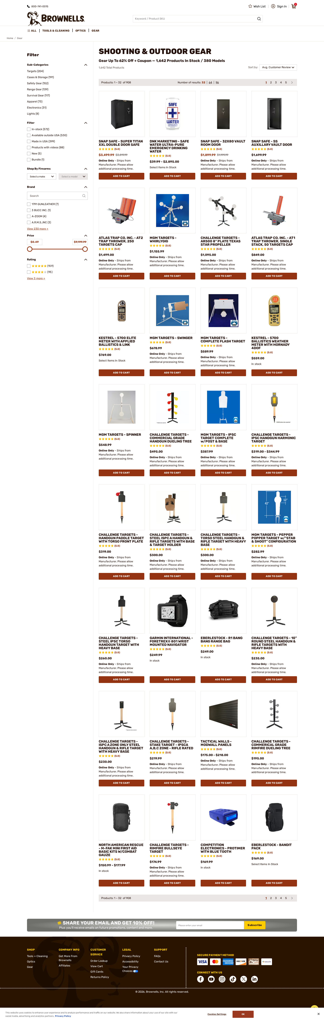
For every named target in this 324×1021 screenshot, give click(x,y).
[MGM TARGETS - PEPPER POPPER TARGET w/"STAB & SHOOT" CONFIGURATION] (274, 507)
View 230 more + (37, 228)
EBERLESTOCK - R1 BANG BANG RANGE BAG (221, 639)
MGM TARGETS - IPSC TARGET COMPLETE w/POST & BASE (218, 438)
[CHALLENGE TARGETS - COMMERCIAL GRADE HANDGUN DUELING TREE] (173, 407)
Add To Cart (121, 176)
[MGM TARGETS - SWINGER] (173, 310)
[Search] (259, 18)
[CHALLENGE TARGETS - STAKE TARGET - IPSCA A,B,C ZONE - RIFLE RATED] (173, 714)
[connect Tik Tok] (233, 979)
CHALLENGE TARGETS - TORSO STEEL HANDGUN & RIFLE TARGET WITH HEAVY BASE (223, 539)
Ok (243, 1014)
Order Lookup (99, 960)
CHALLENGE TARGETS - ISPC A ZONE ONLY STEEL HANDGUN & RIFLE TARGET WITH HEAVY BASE (121, 746)
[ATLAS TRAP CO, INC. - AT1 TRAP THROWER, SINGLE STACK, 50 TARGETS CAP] (274, 211)
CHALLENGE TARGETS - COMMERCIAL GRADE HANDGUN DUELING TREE (171, 438)
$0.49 (35, 242)
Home (10, 38)
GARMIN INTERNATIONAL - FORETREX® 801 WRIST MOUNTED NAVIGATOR (171, 641)
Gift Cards (96, 971)
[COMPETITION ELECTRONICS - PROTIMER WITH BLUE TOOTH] (224, 817)
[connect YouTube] (211, 979)
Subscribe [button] (255, 925)
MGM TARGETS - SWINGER (171, 338)
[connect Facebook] (200, 979)
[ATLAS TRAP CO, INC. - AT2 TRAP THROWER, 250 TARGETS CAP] (122, 211)
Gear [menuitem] (95, 30)
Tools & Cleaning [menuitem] (56, 30)
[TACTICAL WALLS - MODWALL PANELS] (224, 714)
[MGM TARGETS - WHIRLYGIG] (173, 211)
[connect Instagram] (222, 979)
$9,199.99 (80, 242)
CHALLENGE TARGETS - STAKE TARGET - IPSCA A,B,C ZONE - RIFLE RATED (171, 745)
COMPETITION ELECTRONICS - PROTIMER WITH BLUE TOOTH (223, 848)
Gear (30, 967)
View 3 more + (36, 278)
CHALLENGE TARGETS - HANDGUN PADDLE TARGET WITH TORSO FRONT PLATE (121, 538)
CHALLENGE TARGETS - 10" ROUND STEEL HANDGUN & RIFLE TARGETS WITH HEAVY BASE (274, 643)
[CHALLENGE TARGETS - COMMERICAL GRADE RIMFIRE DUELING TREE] (274, 714)
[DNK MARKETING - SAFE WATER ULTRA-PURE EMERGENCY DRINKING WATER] (173, 114)
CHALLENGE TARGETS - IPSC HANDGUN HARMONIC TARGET (273, 438)
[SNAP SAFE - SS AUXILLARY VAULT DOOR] (274, 114)
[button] (279, 6)
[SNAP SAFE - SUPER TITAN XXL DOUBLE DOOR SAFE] (122, 114)
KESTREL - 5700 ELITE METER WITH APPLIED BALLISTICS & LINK (117, 341)
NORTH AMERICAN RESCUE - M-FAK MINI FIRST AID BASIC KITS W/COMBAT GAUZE (121, 850)
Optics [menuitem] (80, 30)
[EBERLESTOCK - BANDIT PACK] (274, 817)
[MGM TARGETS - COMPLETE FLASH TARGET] (224, 310)
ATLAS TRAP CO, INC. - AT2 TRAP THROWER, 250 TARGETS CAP (121, 241)
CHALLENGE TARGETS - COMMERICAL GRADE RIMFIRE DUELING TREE (271, 745)
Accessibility (130, 961)
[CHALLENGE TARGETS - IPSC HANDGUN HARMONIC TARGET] (274, 407)
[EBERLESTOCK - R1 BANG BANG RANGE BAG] (224, 611)
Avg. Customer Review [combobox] (276, 67)
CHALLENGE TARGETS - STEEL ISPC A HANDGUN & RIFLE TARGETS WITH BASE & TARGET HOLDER (172, 539)
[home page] (56, 18)
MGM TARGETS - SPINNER (120, 434)
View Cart (96, 966)
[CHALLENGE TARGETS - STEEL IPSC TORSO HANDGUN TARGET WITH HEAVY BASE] (122, 611)
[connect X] (243, 979)
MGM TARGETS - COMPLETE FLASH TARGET (223, 339)
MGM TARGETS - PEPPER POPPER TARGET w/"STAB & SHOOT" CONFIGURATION (273, 538)
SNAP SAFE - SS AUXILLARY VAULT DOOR (271, 143)
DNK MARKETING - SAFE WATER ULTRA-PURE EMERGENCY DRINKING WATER (169, 146)
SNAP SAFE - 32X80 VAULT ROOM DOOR (223, 143)
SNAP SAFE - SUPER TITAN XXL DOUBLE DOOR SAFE (121, 143)
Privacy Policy (131, 956)
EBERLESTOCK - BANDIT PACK (271, 846)
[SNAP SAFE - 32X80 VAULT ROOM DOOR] (224, 114)
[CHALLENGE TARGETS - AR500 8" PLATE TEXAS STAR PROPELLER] (224, 211)
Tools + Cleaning (37, 956)
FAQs (157, 956)
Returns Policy (99, 977)
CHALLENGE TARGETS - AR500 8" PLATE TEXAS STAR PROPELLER (220, 241)
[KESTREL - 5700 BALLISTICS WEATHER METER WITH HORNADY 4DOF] (274, 310)
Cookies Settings (217, 1014)
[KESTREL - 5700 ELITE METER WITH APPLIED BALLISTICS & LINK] (122, 310)
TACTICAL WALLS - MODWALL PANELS (216, 743)
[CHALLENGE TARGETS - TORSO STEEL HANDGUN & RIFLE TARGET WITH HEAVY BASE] (224, 507)
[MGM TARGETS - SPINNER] (122, 407)
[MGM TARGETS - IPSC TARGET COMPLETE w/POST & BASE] (224, 407)
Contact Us (161, 961)
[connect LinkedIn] (254, 979)
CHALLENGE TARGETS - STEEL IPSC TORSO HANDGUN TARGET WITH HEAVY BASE (119, 643)
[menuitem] (33, 31)
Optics (31, 961)
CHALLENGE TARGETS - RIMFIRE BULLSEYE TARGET (169, 848)
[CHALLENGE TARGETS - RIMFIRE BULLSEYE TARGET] (173, 817)
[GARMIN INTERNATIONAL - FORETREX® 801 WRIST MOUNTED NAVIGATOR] (173, 611)
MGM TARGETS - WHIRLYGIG (163, 239)
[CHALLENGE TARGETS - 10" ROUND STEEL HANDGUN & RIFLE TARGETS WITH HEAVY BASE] (274, 611)
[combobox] (41, 176)
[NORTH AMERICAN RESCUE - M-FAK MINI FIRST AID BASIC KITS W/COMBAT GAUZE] (122, 817)
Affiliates (64, 965)
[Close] (318, 1014)
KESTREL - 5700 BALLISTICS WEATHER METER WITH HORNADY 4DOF (270, 343)
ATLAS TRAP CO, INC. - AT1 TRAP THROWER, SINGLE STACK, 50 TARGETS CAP (273, 241)
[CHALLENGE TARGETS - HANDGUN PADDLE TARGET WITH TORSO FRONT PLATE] (122, 507)
